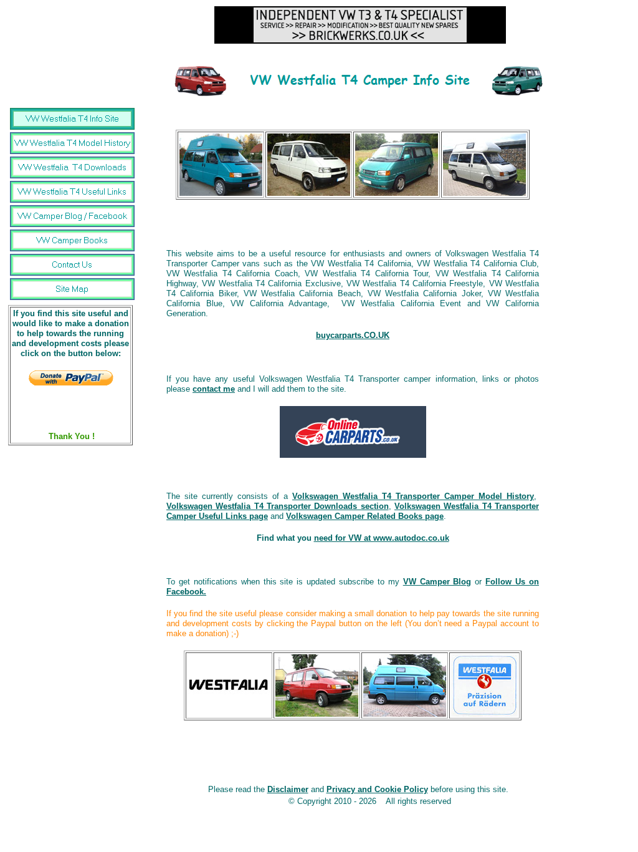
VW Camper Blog (437, 581)
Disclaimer (287, 789)
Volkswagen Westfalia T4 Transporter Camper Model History (413, 496)
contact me (214, 389)
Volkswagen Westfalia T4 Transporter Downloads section (277, 506)
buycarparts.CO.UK (352, 335)
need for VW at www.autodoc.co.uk (381, 538)
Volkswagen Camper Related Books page (365, 516)
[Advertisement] (352, 218)
